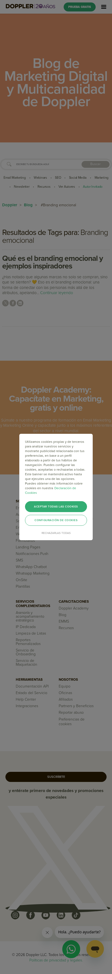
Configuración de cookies (56, 520)
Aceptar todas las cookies (56, 506)
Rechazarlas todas (56, 533)
